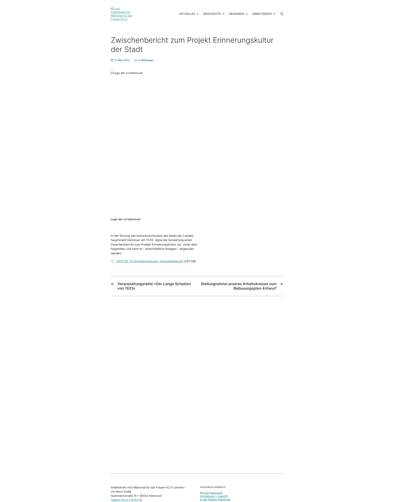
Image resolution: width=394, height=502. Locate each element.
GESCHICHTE (212, 13)
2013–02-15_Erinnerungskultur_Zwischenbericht (149, 261)
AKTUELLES (187, 13)
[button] (282, 14)
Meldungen (147, 60)
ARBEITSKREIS (262, 13)
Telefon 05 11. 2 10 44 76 (126, 500)
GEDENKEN (236, 13)
